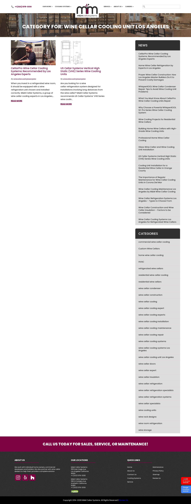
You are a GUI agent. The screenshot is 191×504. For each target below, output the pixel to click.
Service (130, 482)
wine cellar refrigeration (150, 383)
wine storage (145, 430)
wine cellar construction (150, 295)
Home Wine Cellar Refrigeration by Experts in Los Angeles (155, 66)
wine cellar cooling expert (151, 308)
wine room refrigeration (150, 423)
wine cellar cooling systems (152, 341)
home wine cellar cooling (151, 255)
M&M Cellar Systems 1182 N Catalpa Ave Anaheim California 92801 (79, 482)
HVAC (141, 261)
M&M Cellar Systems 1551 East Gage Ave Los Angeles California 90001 (80, 470)
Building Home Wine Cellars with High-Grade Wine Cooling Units (157, 130)
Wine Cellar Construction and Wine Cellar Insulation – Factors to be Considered (156, 210)
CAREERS (128, 6)
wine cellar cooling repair (151, 334)
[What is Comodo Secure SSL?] (95, 491)
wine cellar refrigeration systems (154, 397)
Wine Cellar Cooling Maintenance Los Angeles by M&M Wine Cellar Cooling (157, 190)
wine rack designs (147, 416)
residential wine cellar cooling (153, 275)
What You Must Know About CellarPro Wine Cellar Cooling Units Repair (157, 99)
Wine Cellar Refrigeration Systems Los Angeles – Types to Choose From (157, 199)
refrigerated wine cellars (150, 268)
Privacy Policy (158, 471)
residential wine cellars (149, 281)
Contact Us (131, 474)
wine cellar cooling (147, 301)
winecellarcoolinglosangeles (24, 79)
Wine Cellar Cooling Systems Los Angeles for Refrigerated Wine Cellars (157, 220)
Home (129, 467)
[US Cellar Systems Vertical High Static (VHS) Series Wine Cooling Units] (71, 52)
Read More (16, 100)
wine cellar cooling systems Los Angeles (154, 349)
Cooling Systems (134, 478)
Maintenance (158, 467)
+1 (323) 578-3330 (23, 6)
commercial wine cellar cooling (154, 242)
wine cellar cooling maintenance (154, 328)
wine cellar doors (147, 363)
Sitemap (156, 474)
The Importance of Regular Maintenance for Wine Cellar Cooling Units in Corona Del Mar (156, 180)
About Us (130, 471)
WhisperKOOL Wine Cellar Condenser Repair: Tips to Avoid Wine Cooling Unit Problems (157, 89)
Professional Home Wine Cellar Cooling (153, 139)
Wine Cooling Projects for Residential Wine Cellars (156, 120)
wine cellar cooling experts (151, 314)
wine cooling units (147, 410)
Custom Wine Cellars (149, 248)
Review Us (157, 478)
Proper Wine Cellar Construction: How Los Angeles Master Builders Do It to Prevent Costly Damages (157, 77)
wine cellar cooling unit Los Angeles (156, 357)
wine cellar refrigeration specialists (155, 390)
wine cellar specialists (149, 403)
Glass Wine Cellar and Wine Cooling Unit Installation (156, 148)
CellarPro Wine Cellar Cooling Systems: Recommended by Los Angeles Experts (31, 71)
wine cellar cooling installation (153, 321)
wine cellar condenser (149, 288)
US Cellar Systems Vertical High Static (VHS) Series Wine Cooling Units (80, 71)
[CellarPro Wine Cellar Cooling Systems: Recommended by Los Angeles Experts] (33, 52)
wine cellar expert (147, 370)
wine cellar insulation (148, 377)
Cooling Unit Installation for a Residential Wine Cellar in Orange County (155, 168)
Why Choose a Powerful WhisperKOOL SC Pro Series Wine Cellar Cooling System (157, 110)
